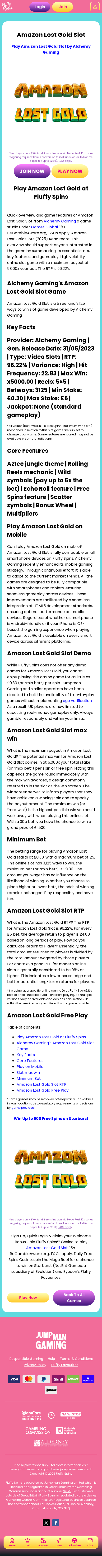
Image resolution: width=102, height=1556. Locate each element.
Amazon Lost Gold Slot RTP (41, 1084)
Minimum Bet (29, 1078)
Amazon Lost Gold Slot (47, 1248)
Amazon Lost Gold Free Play (43, 1090)
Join (63, 6)
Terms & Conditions (76, 1358)
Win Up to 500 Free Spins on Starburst (51, 1118)
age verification (77, 700)
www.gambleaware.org (27, 1469)
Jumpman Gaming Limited (64, 1483)
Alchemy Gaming (60, 221)
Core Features (30, 1060)
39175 (67, 1491)
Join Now (32, 171)
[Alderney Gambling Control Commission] (51, 1443)
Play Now (70, 171)
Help (51, 1358)
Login (40, 6)
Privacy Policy (35, 1364)
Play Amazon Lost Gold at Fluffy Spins (51, 1037)
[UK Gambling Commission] (38, 1430)
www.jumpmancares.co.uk (72, 1469)
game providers (23, 1108)
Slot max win (28, 1072)
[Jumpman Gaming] (51, 1347)
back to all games (74, 1297)
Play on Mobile (30, 1066)
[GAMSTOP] (71, 1415)
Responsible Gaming (26, 1358)
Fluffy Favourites (64, 1364)
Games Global (44, 227)
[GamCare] (31, 1415)
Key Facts (26, 1054)
